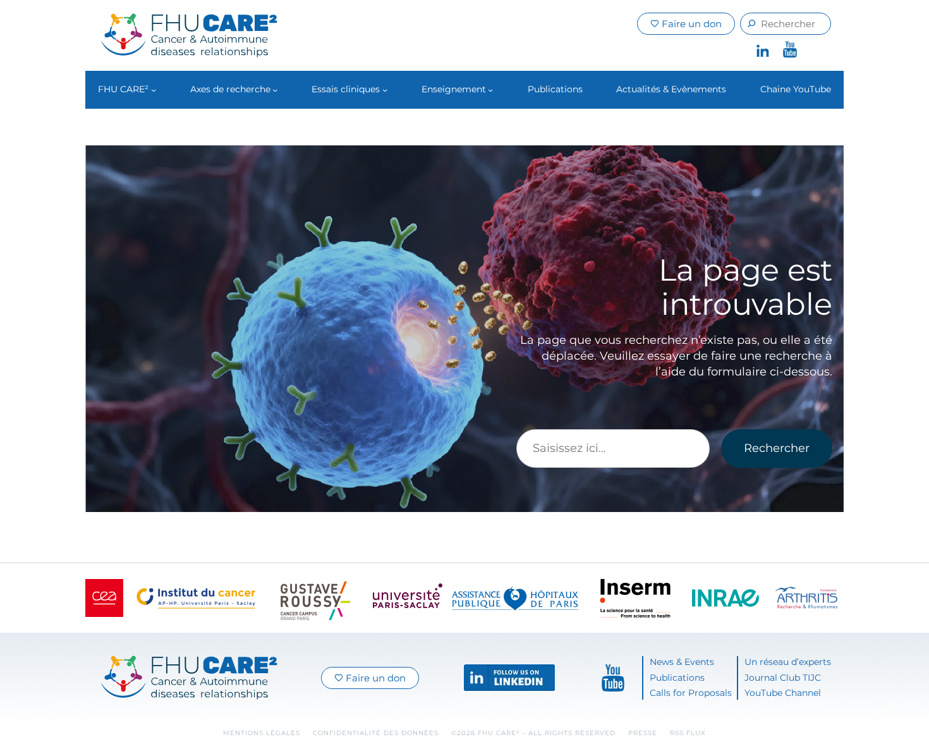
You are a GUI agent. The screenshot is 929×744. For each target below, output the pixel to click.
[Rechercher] (751, 23)
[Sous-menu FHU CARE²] (153, 89)
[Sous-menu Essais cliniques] (384, 89)
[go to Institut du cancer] (196, 598)
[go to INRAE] (725, 598)
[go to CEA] (104, 598)
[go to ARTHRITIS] (806, 598)
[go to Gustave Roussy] (316, 598)
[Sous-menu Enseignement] (490, 89)
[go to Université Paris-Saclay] (407, 598)
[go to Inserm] (635, 598)
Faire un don (690, 24)
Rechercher (777, 448)
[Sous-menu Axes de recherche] (274, 89)
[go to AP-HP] (515, 598)
